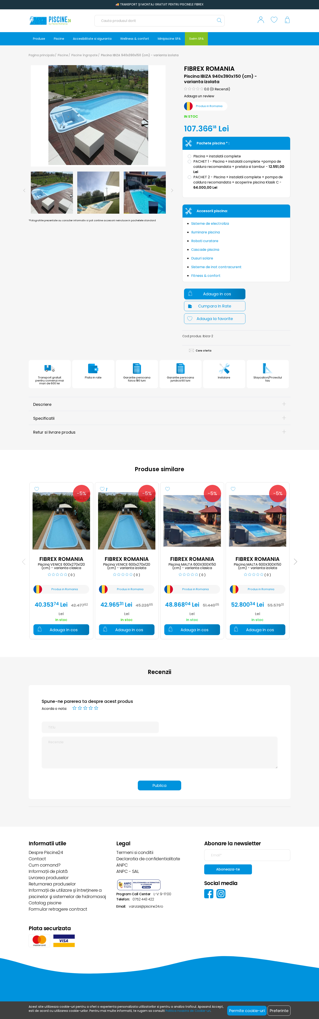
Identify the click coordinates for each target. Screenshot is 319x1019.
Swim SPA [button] (196, 38)
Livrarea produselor (49, 878)
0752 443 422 (143, 899)
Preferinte (279, 1010)
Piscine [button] (59, 38)
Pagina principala (41, 55)
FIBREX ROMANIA (209, 68)
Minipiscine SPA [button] (169, 38)
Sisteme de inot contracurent (216, 266)
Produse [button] (39, 38)
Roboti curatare (204, 240)
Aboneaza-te (228, 869)
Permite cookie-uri (247, 1010)
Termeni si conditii (134, 852)
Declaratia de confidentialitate (148, 859)
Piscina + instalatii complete (217, 156)
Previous (24, 190)
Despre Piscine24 (46, 852)
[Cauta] (219, 20)
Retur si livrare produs (54, 432)
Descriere (42, 404)
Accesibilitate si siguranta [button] (92, 38)
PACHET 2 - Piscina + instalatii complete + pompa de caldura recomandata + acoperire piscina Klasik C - (238, 182)
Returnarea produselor (52, 884)
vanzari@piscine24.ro (146, 906)
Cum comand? (45, 865)
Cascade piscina (205, 249)
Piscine (63, 55)
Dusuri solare (202, 258)
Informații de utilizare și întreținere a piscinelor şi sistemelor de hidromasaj (67, 893)
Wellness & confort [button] (134, 38)
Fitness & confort (205, 275)
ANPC (122, 865)
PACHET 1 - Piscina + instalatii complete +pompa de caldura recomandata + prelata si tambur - (238, 166)
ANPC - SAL (127, 871)
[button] (261, 20)
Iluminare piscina (205, 232)
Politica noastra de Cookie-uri (188, 1011)
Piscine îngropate (84, 55)
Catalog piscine (45, 903)
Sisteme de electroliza (210, 223)
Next (172, 190)
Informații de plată (48, 871)
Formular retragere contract (58, 909)
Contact (37, 859)
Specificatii (43, 418)
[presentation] (23, 561)
